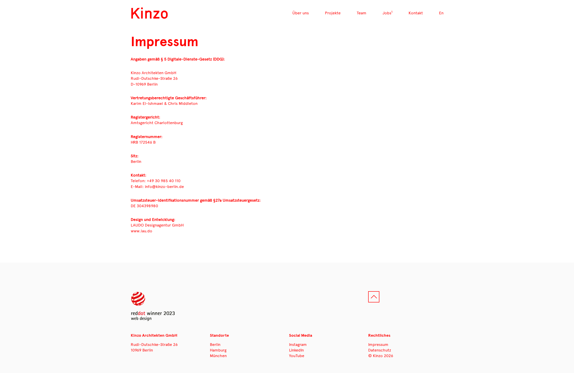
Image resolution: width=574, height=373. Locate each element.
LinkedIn (296, 350)
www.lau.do (141, 231)
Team (361, 13)
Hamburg (218, 350)
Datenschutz (379, 350)
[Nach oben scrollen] (373, 296)
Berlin (215, 344)
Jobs (387, 13)
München (218, 355)
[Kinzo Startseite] (150, 13)
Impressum (378, 344)
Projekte (333, 13)
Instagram (298, 344)
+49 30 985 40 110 (163, 180)
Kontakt (416, 13)
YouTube (296, 355)
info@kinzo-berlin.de (164, 186)
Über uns (300, 13)
